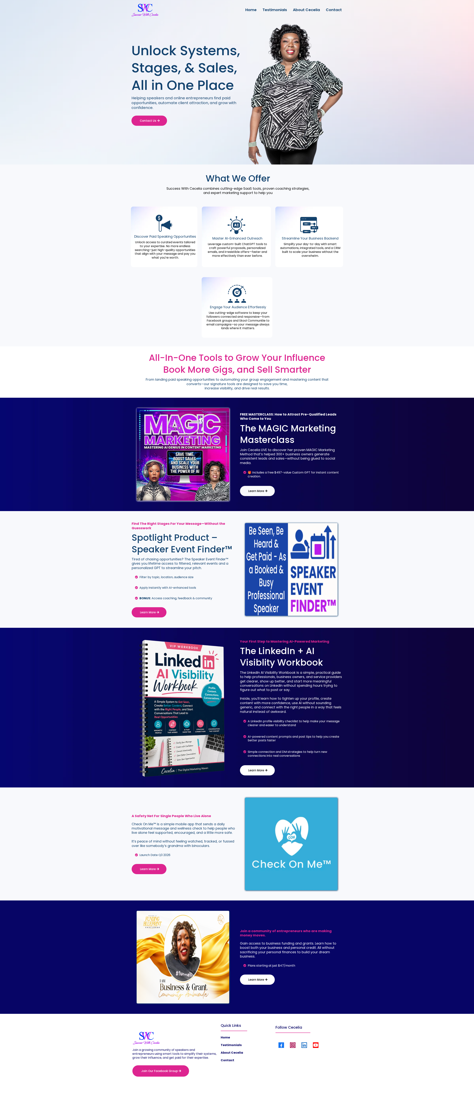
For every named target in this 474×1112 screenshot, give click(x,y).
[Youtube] (315, 1045)
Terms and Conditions (248, 1101)
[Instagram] (292, 1045)
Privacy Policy (222, 1101)
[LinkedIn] (304, 1045)
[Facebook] (281, 1045)
